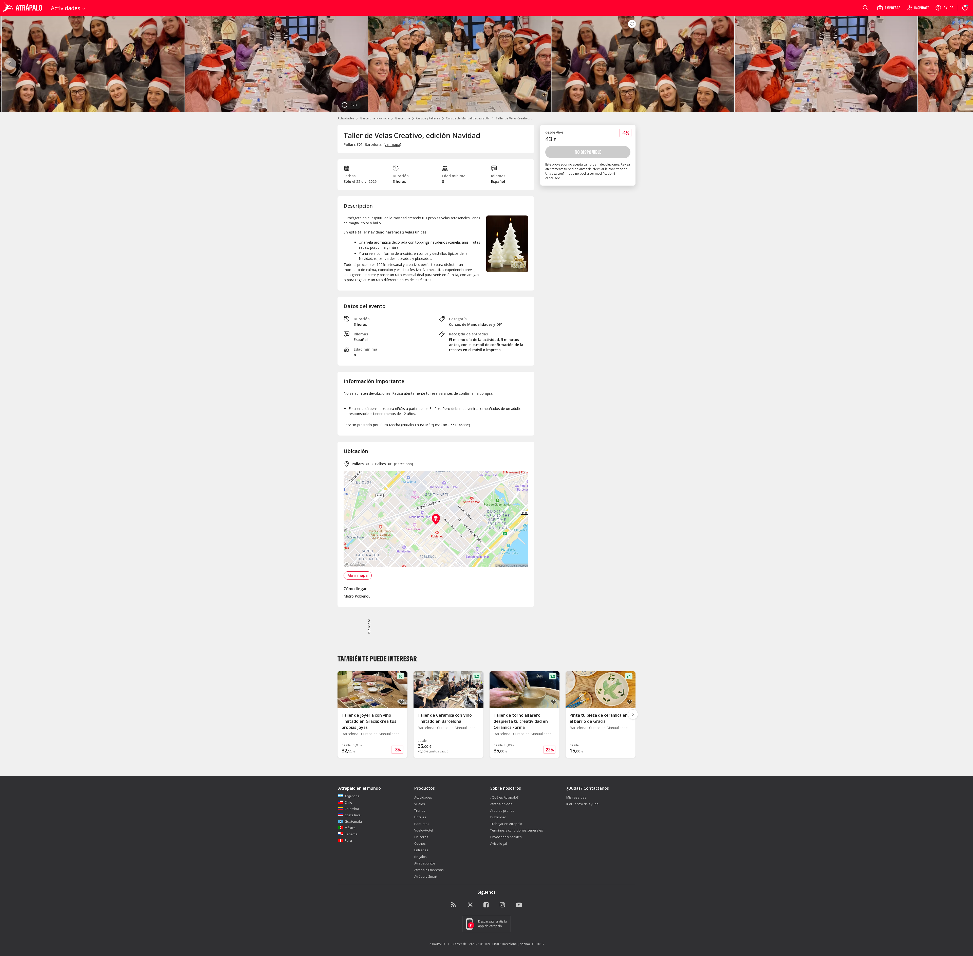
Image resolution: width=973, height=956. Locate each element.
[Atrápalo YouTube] (519, 905)
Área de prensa (502, 810)
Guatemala (353, 821)
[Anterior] (10, 64)
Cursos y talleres (428, 118)
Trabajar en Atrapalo (506, 823)
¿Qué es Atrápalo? (504, 797)
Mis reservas (576, 797)
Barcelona (402, 118)
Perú (348, 840)
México (350, 827)
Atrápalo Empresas (429, 870)
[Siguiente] (963, 64)
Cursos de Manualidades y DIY (468, 118)
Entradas (421, 850)
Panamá (351, 834)
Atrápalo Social (501, 804)
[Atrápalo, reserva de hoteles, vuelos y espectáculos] (23, 8)
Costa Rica (353, 815)
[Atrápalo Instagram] (503, 905)
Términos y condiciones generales (516, 830)
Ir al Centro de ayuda (582, 804)
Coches (420, 843)
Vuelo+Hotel (423, 830)
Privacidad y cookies (506, 837)
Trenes (419, 810)
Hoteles (420, 817)
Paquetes (421, 823)
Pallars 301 (361, 463)
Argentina (352, 796)
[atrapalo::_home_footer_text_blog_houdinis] (454, 905)
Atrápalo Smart (425, 876)
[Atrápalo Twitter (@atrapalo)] (470, 905)
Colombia (352, 808)
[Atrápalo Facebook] (486, 905)
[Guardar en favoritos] (632, 24)
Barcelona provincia (374, 118)
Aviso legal (498, 843)
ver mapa (392, 144)
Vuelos (419, 804)
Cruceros (421, 837)
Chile (348, 802)
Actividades (346, 118)
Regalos (420, 856)
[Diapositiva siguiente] (633, 714)
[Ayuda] (944, 8)
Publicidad (498, 817)
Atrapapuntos (425, 863)
